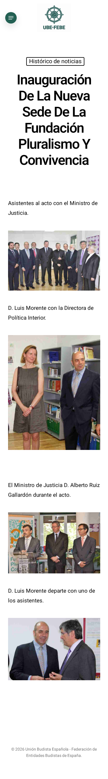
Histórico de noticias (55, 61)
